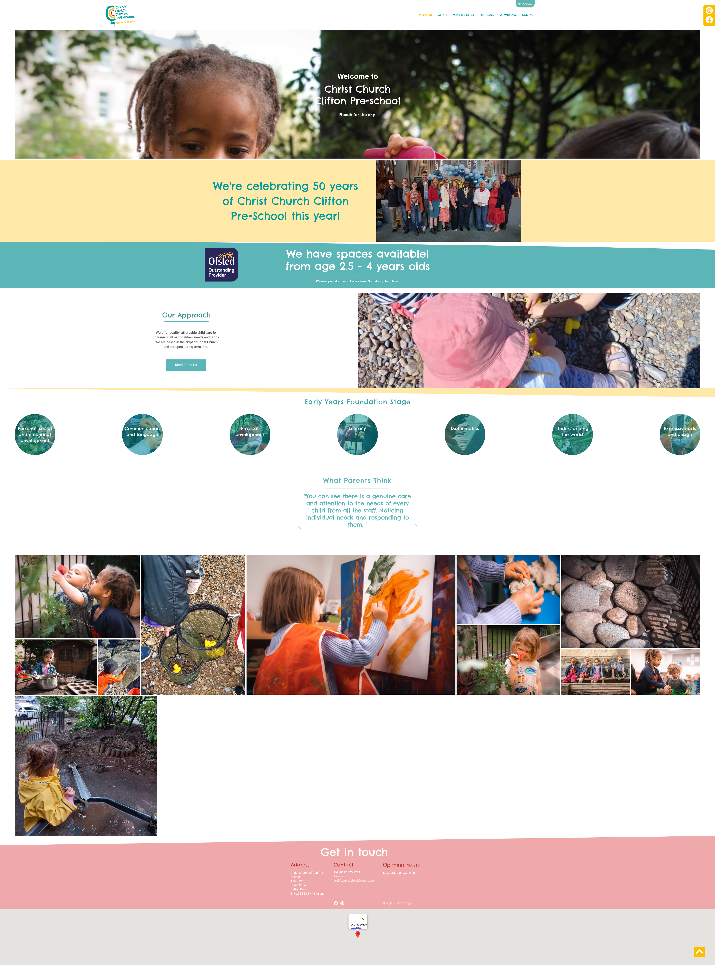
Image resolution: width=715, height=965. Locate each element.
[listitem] (35, 434)
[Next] (415, 527)
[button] (463, 15)
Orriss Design (403, 903)
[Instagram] (709, 10)
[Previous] (299, 527)
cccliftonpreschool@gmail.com (354, 880)
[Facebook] (709, 19)
